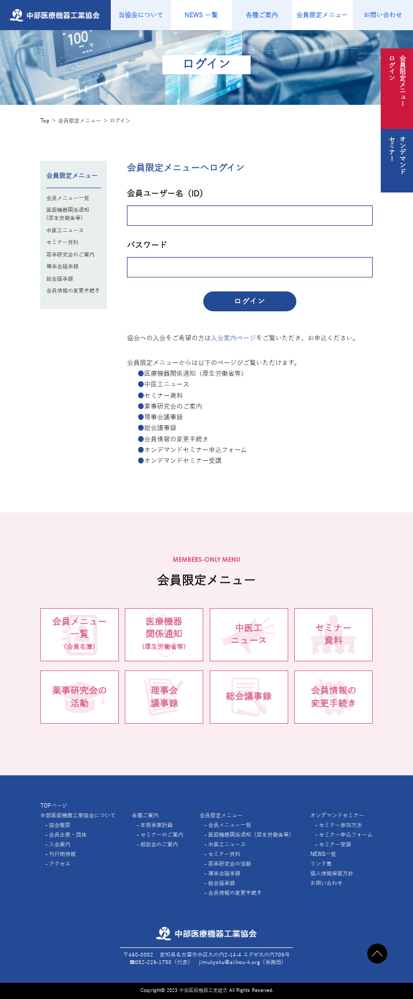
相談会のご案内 (159, 844)
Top (44, 121)
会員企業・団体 (68, 835)
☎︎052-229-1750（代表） (161, 962)
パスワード (147, 245)
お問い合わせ (326, 883)
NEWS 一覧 (201, 15)
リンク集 (321, 864)
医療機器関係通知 (164, 634)
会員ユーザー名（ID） (167, 193)
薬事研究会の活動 (79, 697)
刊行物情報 (62, 854)
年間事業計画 (156, 825)
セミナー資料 (62, 242)
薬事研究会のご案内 (70, 255)
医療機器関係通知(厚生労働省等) (67, 214)
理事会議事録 (62, 266)
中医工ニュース (65, 230)
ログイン (120, 121)
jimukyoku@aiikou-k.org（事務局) (241, 962)
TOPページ (53, 806)
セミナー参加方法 (340, 825)
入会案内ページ (233, 338)
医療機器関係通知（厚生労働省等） (251, 835)
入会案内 (59, 844)
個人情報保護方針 (331, 873)
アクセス (59, 864)
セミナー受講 (335, 844)
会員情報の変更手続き (73, 291)
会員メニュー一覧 (67, 198)
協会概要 (59, 825)
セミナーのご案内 (161, 835)
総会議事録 (59, 279)
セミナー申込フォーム (346, 835)
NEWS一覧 (323, 854)
